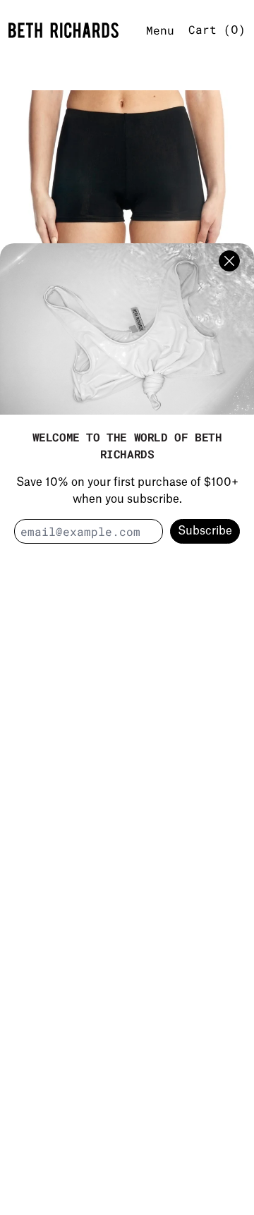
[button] (127, 208)
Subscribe (205, 531)
